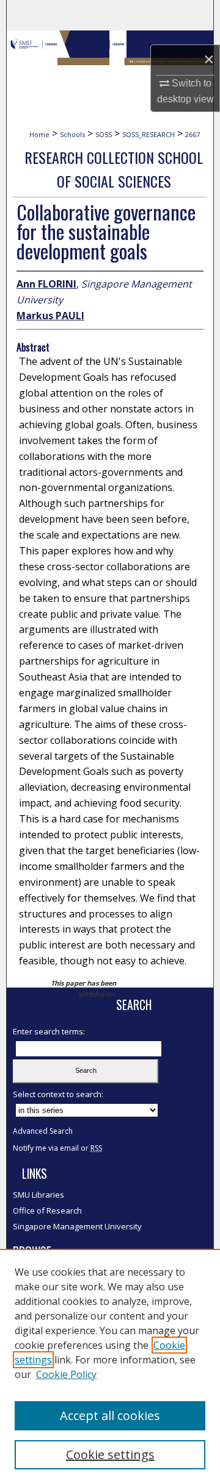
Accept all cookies (110, 1415)
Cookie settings (110, 1454)
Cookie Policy (66, 1374)
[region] (110, 1366)
